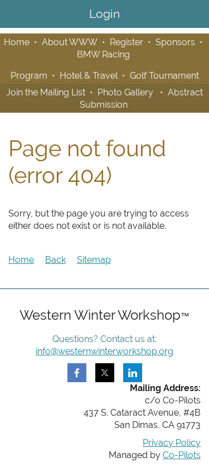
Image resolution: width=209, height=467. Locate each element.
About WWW (70, 42)
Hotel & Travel (89, 75)
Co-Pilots (182, 455)
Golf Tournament (164, 75)
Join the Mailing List (45, 92)
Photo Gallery (125, 92)
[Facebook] (76, 372)
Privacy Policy (172, 442)
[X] (104, 372)
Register (126, 42)
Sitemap (94, 259)
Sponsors (175, 42)
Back (55, 259)
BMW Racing (103, 54)
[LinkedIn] (132, 372)
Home (17, 42)
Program (29, 75)
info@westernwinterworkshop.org (104, 351)
